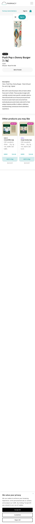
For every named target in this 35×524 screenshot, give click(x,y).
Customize (17, 515)
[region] (17, 508)
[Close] (33, 493)
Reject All (17, 520)
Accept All (17, 510)
